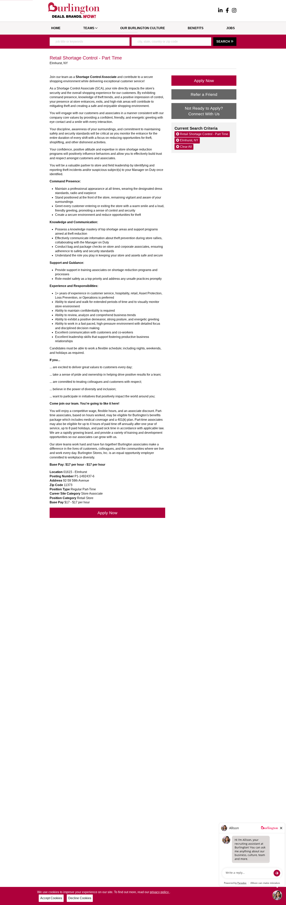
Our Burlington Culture (142, 28)
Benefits (196, 28)
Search (223, 41)
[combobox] (90, 41)
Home (56, 28)
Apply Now (107, 513)
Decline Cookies (79, 898)
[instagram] (234, 11)
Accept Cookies (51, 898)
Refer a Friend (204, 94)
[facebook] (227, 11)
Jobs (230, 28)
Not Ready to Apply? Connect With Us (204, 111)
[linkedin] (220, 11)
